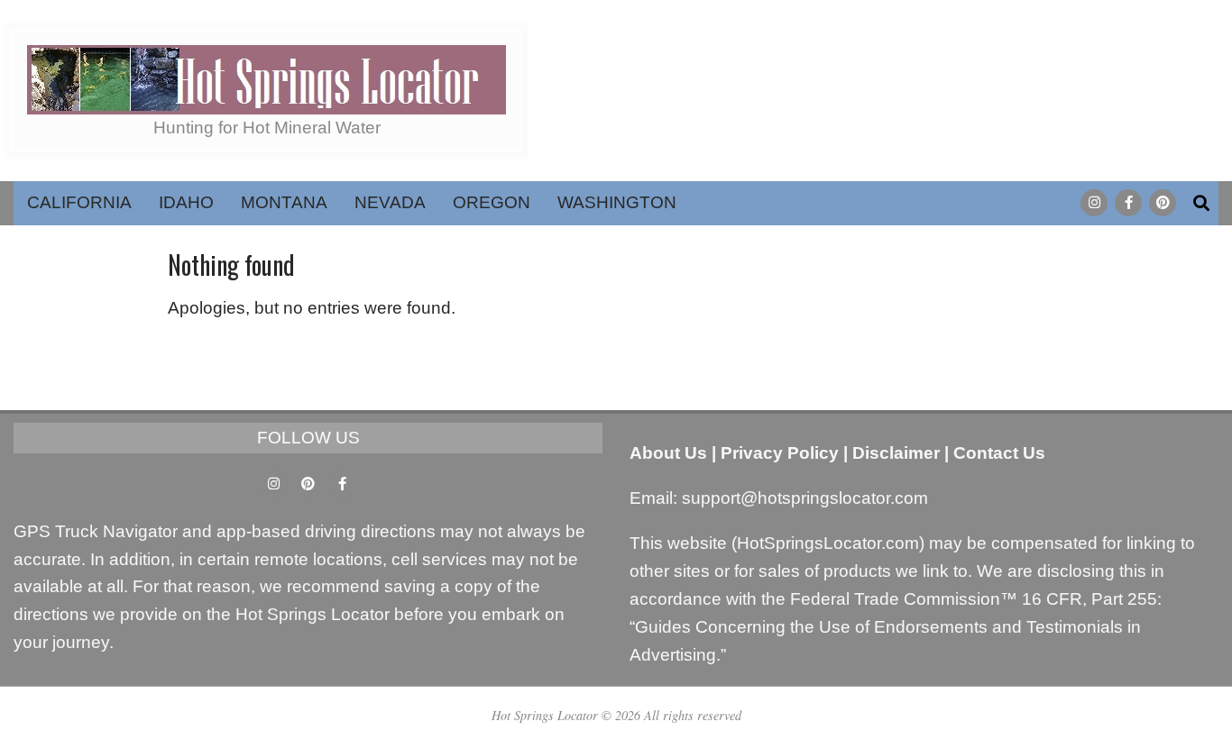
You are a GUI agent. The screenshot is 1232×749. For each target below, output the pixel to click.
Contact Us (999, 452)
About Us (668, 452)
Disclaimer (896, 452)
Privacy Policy (780, 452)
